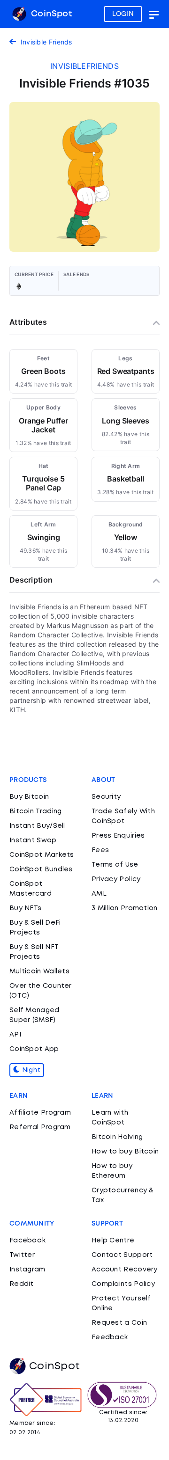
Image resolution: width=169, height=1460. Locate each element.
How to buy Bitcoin (125, 1151)
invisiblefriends (84, 66)
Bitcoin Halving (117, 1137)
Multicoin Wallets (39, 971)
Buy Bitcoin (29, 797)
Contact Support (122, 1255)
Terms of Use (115, 865)
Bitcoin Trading (35, 811)
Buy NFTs (25, 908)
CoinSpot (50, 14)
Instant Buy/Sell (37, 826)
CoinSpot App (34, 1049)
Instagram (27, 1269)
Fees (100, 850)
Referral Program (40, 1127)
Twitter (22, 1255)
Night (30, 1070)
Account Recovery (125, 1269)
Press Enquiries (118, 836)
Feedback (110, 1337)
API (15, 1034)
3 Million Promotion (125, 908)
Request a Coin (119, 1323)
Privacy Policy (116, 879)
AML (99, 894)
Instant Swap (33, 840)
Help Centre (113, 1240)
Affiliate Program (40, 1113)
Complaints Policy (123, 1284)
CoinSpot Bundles (41, 869)
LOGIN (123, 14)
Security (106, 797)
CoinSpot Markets (41, 855)
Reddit (21, 1284)
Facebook (27, 1240)
